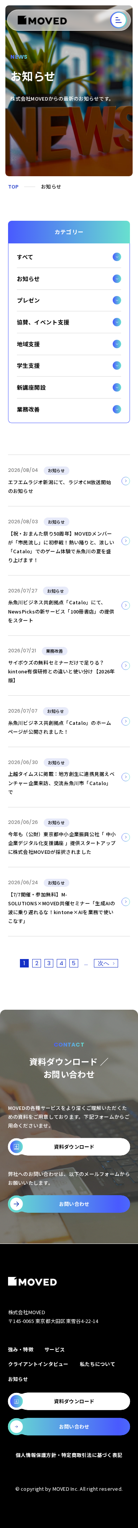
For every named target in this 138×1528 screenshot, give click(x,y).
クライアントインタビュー (38, 1364)
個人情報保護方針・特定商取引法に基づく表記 (69, 1455)
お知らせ (18, 1378)
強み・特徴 (20, 1349)
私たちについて (97, 1364)
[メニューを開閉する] (118, 20)
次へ (104, 963)
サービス (54, 1349)
